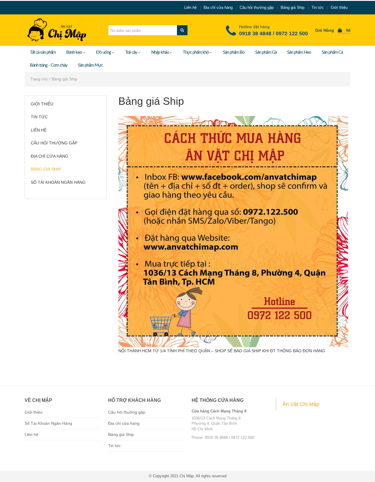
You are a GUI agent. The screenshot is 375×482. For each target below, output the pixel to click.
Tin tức (317, 7)
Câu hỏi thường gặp (257, 7)
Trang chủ (38, 79)
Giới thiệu (339, 7)
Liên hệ (190, 7)
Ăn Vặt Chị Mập (300, 404)
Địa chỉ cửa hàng (218, 7)
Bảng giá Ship (292, 7)
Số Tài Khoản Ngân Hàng (58, 182)
